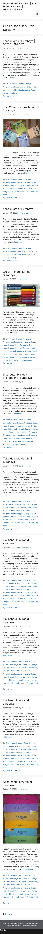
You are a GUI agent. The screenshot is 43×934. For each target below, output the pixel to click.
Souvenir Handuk (17, 429)
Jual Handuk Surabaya (21, 90)
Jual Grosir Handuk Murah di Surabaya (21, 109)
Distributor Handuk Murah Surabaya (17, 423)
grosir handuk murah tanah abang (22, 438)
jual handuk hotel (18, 444)
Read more (14, 78)
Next (11, 914)
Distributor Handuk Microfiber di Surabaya (17, 376)
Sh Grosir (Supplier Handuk (22, 360)
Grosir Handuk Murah (14, 501)
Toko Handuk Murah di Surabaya (17, 460)
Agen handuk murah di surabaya (17, 783)
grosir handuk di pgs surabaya (18, 182)
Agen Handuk (11, 420)
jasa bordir (28, 426)
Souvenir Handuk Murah (27, 507)
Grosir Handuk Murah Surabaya (18, 84)
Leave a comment (13, 96)
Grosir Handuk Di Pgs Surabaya (16, 273)
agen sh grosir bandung (15, 435)
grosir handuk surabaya (15, 87)
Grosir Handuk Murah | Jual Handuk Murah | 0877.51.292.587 (20, 6)
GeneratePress (31, 926)
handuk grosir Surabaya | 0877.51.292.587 (19, 42)
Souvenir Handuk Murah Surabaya (23, 432)
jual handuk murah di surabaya (16, 541)
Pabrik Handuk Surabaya (24, 192)
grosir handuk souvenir (12, 441)
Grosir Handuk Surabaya (27, 504)
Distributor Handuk (25, 420)
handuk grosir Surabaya (18, 209)
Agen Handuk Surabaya (15, 251)
